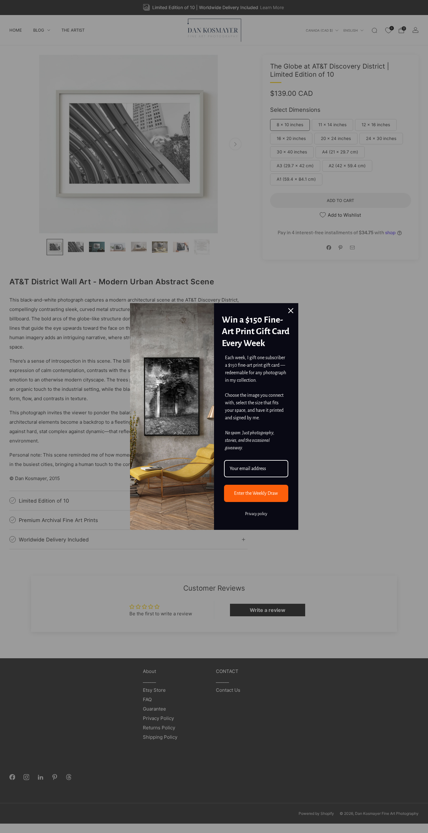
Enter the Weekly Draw (256, 493)
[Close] (290, 310)
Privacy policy (256, 514)
